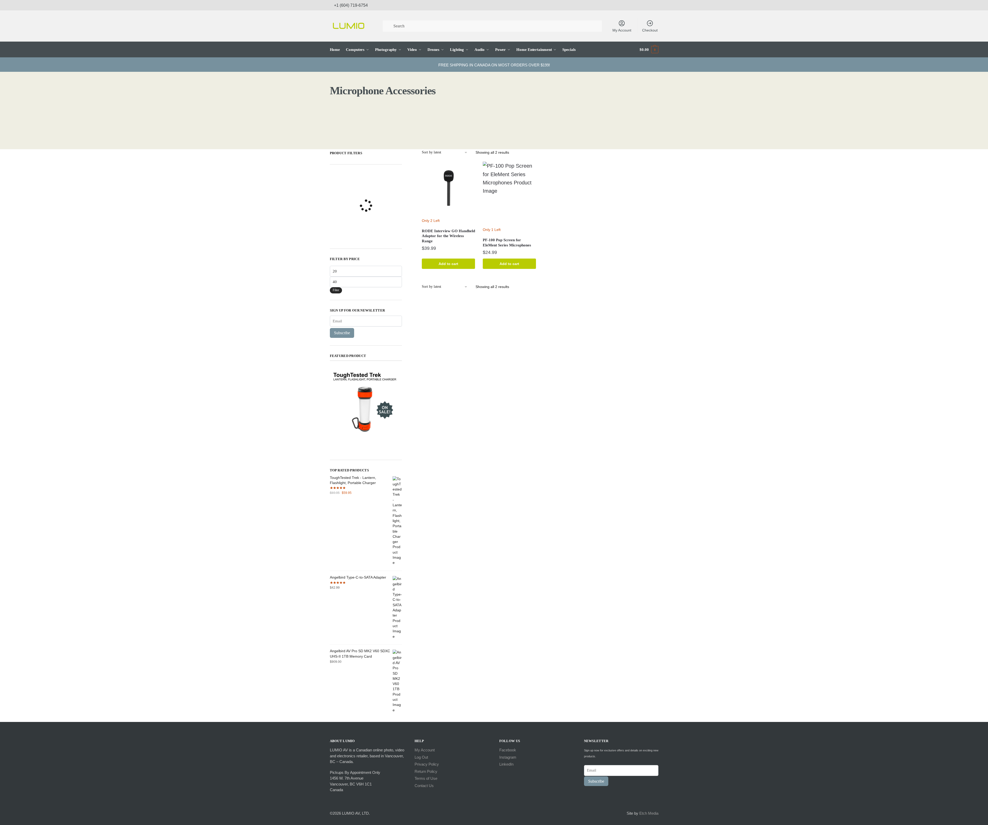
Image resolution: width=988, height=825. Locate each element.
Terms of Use (426, 778)
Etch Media (648, 813)
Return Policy (426, 771)
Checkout (650, 30)
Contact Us (424, 785)
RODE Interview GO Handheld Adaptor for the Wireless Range (448, 236)
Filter (336, 290)
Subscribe (342, 333)
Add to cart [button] (448, 264)
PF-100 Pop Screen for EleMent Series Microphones (507, 242)
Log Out (421, 757)
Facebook (507, 750)
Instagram (507, 757)
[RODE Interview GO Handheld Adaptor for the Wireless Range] (448, 188)
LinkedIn (506, 764)
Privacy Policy (427, 764)
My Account (621, 30)
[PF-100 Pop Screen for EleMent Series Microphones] (509, 193)
